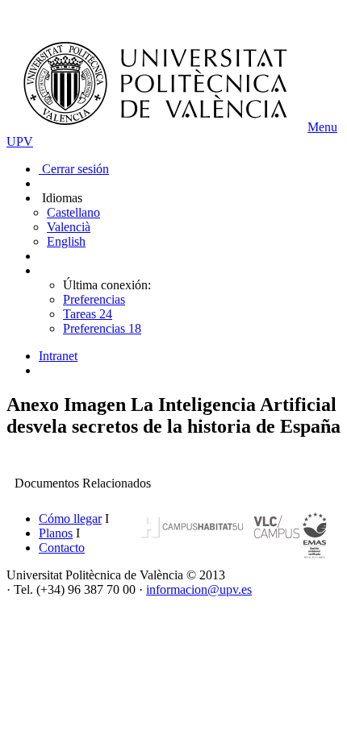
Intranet (58, 356)
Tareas (87, 314)
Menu (322, 127)
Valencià (68, 227)
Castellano (73, 212)
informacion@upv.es (199, 589)
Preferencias (94, 299)
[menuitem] (190, 356)
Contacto (62, 547)
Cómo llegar (70, 518)
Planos (56, 533)
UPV (19, 141)
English (66, 241)
